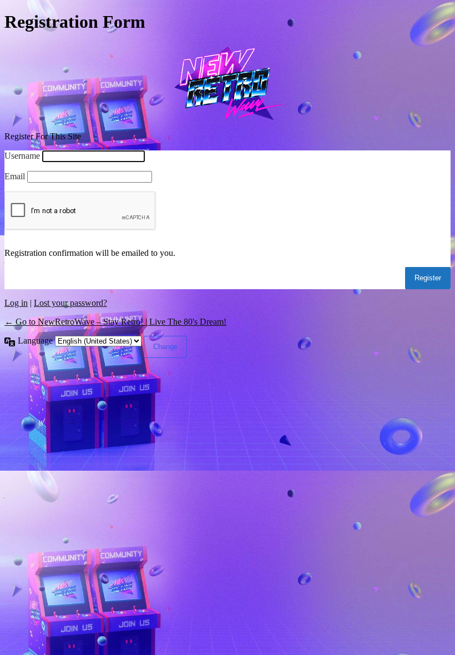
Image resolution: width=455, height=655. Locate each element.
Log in (16, 303)
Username (22, 155)
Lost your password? (70, 303)
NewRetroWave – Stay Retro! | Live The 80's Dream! (227, 82)
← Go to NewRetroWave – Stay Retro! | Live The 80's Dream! (115, 321)
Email (14, 176)
